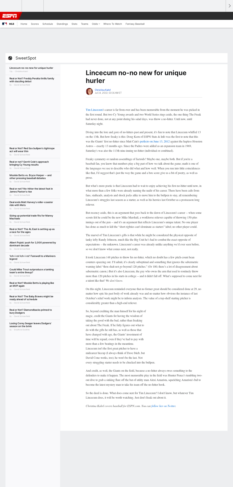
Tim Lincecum (94, 110)
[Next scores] (229, 6)
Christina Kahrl (103, 90)
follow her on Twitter (163, 406)
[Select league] (11, 6)
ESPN (9, 16)
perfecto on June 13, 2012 (155, 141)
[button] (221, 16)
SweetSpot (25, 58)
